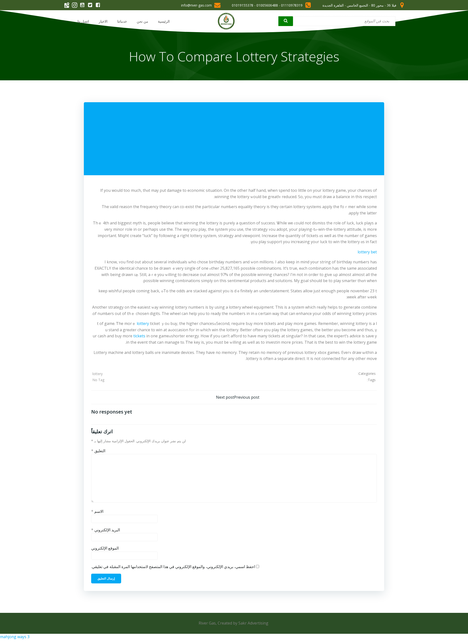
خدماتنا (122, 21)
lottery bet (367, 252)
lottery (143, 323)
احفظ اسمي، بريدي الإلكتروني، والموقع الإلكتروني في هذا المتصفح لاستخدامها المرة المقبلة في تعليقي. (173, 566)
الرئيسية (164, 21)
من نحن (142, 21)
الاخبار (103, 21)
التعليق (98, 450)
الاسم (97, 511)
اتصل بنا (83, 21)
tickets (139, 336)
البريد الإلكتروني (105, 530)
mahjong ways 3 (14, 636)
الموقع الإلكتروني (105, 548)
